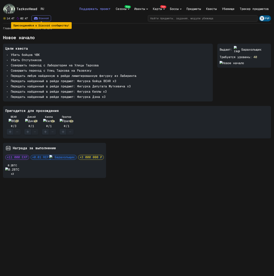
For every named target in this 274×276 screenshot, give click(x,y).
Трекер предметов (254, 9)
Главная (8, 28)
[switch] (265, 18)
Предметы (194, 9)
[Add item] (10, 132)
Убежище (228, 9)
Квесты (211, 9)
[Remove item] (17, 132)
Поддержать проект (95, 9)
